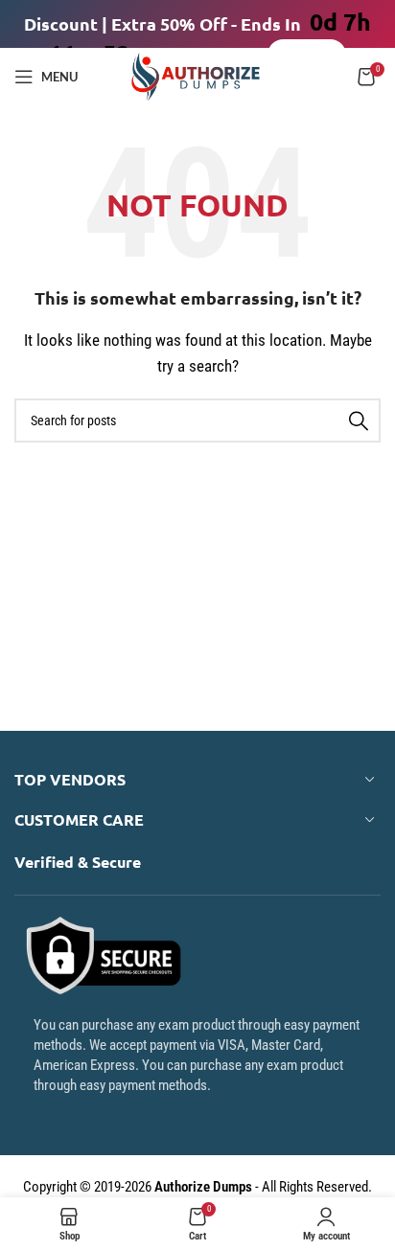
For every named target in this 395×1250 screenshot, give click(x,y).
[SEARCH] (359, 420)
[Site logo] (197, 75)
